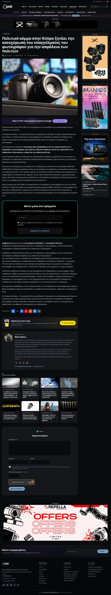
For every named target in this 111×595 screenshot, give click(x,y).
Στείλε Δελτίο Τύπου (49, 12)
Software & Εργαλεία (94, 571)
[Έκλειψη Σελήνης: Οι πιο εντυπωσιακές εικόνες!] (69, 406)
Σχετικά (66, 569)
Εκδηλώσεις (63, 6)
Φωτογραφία (32, 6)
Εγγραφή (102, 551)
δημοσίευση (18, 243)
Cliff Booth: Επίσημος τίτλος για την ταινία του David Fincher (10, 417)
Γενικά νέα (72, 6)
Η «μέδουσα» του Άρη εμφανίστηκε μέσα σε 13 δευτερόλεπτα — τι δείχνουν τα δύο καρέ (10, 394)
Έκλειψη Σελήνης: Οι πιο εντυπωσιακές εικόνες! (68, 417)
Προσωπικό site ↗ (39, 366)
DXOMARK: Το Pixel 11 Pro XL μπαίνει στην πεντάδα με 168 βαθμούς (49, 417)
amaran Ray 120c (80, 12)
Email (32, 458)
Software (55, 6)
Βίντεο (41, 6)
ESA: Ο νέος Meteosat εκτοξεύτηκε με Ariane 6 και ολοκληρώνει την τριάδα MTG (49, 394)
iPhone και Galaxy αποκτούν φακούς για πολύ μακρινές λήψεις (30, 417)
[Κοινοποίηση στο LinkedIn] (22, 311)
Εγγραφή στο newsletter (39, 231)
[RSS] (104, 1)
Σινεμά (47, 6)
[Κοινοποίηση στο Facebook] (13, 311)
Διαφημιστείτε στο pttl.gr (71, 571)
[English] (107, 1)
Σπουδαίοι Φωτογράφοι (95, 567)
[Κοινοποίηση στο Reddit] (30, 311)
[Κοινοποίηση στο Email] (39, 311)
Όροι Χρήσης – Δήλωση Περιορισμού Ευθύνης (70, 575)
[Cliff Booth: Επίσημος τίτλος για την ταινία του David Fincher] (11, 406)
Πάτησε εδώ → (61, 121)
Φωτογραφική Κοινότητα (95, 569)
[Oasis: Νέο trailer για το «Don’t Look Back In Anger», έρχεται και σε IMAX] (30, 383)
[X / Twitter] (16, 362)
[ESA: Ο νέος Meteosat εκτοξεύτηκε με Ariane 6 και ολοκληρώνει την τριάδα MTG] (49, 383)
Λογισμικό (60, 12)
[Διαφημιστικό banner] (55, 24)
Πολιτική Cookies (69, 580)
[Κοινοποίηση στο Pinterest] (26, 311)
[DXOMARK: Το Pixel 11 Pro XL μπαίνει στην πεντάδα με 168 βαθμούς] (49, 406)
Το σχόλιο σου (13, 439)
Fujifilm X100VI (92, 12)
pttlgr (43, 222)
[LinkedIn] (27, 362)
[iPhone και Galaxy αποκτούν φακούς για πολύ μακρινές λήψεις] (30, 406)
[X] (102, 1)
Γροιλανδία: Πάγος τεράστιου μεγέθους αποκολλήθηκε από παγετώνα (67, 394)
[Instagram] (97, 1)
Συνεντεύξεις (43, 583)
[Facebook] (94, 1)
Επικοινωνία (7, 576)
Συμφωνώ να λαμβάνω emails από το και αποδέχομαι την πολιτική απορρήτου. (39, 224)
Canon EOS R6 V (70, 12)
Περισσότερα (82, 6)
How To (24, 6)
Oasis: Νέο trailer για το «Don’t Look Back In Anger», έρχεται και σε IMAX (30, 394)
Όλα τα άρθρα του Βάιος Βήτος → (24, 366)
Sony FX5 (24, 12)
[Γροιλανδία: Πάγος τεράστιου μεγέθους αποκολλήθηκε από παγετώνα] (69, 383)
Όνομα (12, 458)
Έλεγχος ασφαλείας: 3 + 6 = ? (18, 472)
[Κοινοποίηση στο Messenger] (35, 311)
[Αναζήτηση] (107, 6)
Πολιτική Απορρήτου (35, 467)
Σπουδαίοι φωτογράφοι (35, 12)
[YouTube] (99, 1)
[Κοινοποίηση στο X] (17, 311)
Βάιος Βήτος (8, 55)
